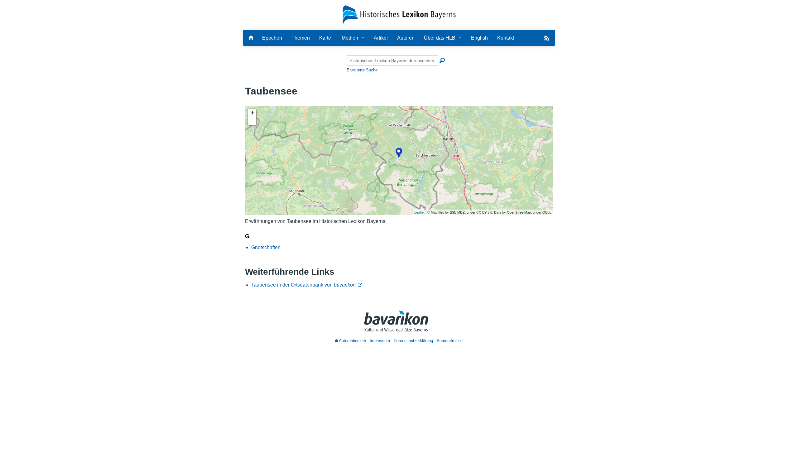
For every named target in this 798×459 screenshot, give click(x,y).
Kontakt (505, 38)
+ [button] (252, 112)
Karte (325, 38)
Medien (350, 38)
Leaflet (419, 212)
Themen (300, 38)
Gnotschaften (266, 247)
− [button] (252, 121)
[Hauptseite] (250, 38)
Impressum (380, 340)
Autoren (406, 38)
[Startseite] (399, 14)
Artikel (381, 38)
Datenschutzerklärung (413, 340)
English (479, 38)
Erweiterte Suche (362, 70)
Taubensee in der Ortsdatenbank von (303, 284)
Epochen (272, 38)
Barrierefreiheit (450, 340)
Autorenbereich (352, 340)
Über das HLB (439, 38)
